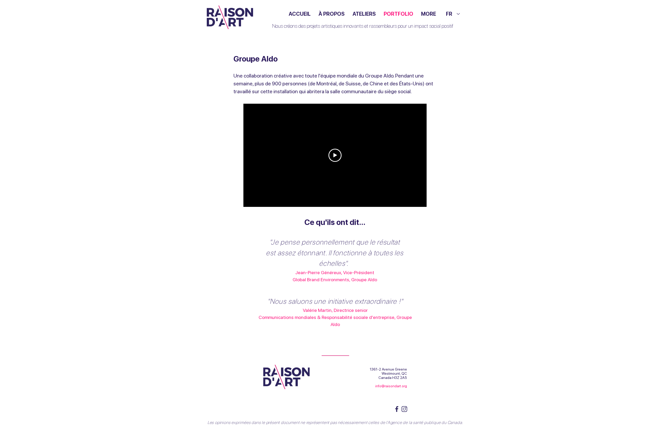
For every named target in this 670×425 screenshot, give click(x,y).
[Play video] (335, 155)
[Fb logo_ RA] (397, 409)
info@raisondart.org (391, 386)
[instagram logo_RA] (404, 409)
